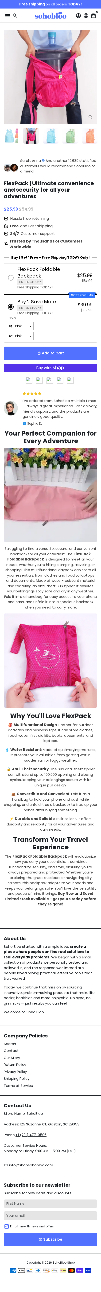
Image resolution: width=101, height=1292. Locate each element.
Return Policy (15, 1064)
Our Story (12, 1057)
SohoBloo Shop (64, 1263)
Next (93, 77)
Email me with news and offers (32, 1226)
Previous (8, 77)
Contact (11, 1050)
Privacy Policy (15, 1071)
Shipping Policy (16, 1078)
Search (10, 1043)
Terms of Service (18, 1085)
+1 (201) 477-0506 (31, 1134)
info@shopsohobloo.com (28, 1165)
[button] (50, 278)
